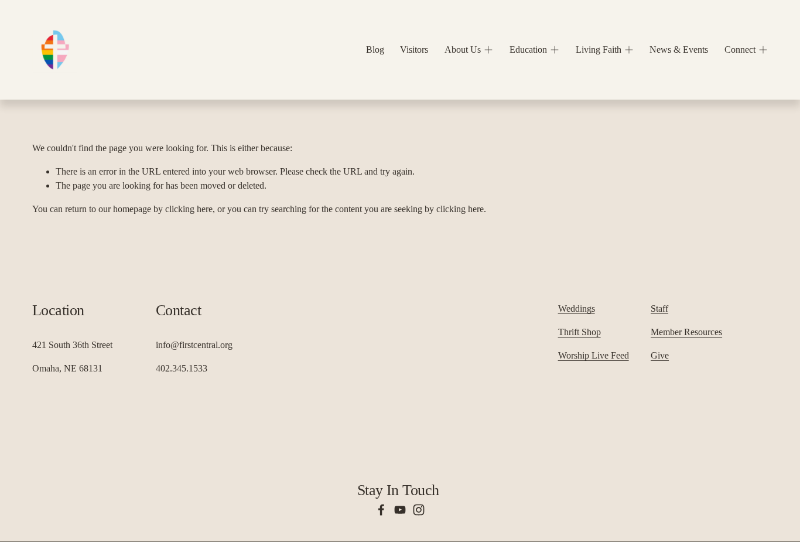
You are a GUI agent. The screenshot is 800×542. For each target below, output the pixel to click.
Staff (659, 308)
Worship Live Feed (593, 355)
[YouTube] (400, 510)
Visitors (414, 49)
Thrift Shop (579, 332)
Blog (375, 49)
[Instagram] (419, 510)
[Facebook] (381, 510)
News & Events (678, 49)
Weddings (576, 308)
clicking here (189, 209)
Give (660, 355)
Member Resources (686, 332)
